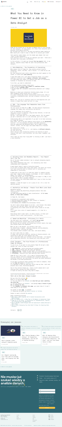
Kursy (18, 417)
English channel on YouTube (34, 291)
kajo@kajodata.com (4, 419)
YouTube (51, 415)
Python (34, 416)
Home (31, 1)
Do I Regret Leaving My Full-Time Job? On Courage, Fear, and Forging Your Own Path (10, 357)
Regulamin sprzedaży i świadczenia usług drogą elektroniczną (44, 425)
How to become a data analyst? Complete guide (9, 341)
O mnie (18, 415)
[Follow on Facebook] (21, 310)
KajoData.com (29, 263)
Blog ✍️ (43, 1)
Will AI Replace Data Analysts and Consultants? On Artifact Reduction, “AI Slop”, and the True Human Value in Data (51, 339)
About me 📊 (37, 1)
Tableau (34, 417)
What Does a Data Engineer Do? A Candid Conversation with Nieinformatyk (28, 297)
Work (12, 8)
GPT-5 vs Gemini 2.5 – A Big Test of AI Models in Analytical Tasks (31, 299)
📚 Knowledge (51, 1)
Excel (34, 415)
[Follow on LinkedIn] (18, 310)
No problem (28, 293)
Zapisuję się (47, 407)
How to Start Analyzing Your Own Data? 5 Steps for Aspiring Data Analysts (30, 305)
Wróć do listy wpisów (7, 6)
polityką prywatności (43, 403)
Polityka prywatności (28, 425)
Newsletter (19, 418)
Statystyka (35, 420)
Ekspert (34, 421)
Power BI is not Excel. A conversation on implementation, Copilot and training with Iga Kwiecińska (30, 301)
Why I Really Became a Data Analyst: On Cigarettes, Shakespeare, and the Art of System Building (30, 338)
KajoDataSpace (32, 274)
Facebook (27, 283)
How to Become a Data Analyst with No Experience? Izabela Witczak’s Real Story (31, 303)
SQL (33, 418)
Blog (17, 416)
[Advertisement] (31, 147)
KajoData (16, 274)
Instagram (52, 419)
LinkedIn (27, 281)
